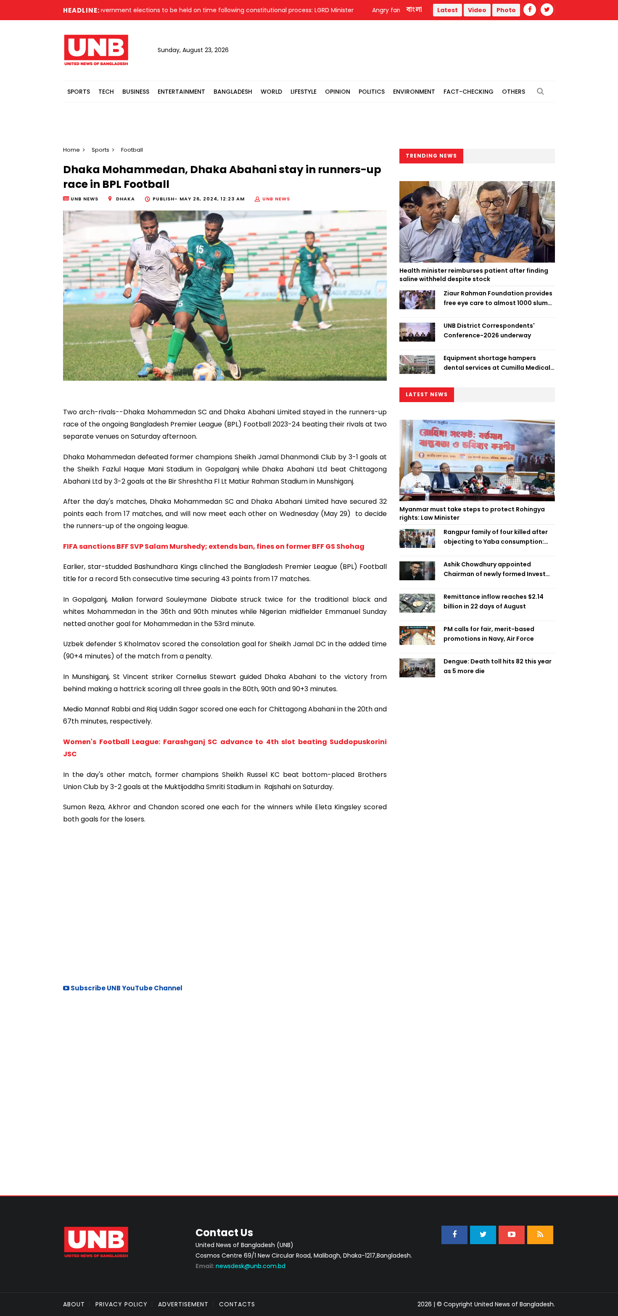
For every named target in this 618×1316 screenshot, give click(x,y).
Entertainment (181, 91)
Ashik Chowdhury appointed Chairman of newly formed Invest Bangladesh (495, 569)
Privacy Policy (121, 1304)
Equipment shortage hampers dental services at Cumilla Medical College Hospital (497, 363)
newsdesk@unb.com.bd (240, 1266)
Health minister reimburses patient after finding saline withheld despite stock (473, 274)
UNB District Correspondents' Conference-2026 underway (489, 330)
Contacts (237, 1304)
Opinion (337, 91)
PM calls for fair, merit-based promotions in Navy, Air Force (489, 633)
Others (513, 91)
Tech (106, 91)
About (74, 1304)
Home (71, 150)
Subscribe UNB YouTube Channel (125, 988)
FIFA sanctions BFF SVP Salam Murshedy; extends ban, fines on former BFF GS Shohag (213, 546)
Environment (414, 91)
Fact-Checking (469, 91)
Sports (78, 91)
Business (135, 91)
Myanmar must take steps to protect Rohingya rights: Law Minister (472, 513)
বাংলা (415, 10)
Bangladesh (233, 91)
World (271, 91)
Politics (372, 91)
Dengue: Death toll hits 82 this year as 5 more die (498, 666)
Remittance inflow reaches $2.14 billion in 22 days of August (494, 601)
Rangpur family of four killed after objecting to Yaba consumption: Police (496, 537)
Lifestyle (304, 91)
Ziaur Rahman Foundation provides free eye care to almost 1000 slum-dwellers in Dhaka (498, 298)
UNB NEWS (276, 198)
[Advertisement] (225, 903)
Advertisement (183, 1304)
